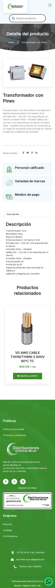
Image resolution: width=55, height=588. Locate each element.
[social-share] (23, 152)
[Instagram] (14, 481)
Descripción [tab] (13, 214)
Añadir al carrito (28, 376)
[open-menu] (50, 5)
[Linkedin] (23, 481)
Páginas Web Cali (31, 585)
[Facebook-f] (6, 481)
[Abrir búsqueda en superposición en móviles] (27, 18)
